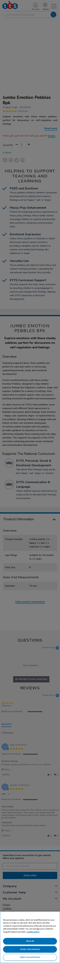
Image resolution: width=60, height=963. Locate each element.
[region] (30, 937)
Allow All (30, 941)
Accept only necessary (30, 949)
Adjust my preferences (30, 957)
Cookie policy (33, 932)
